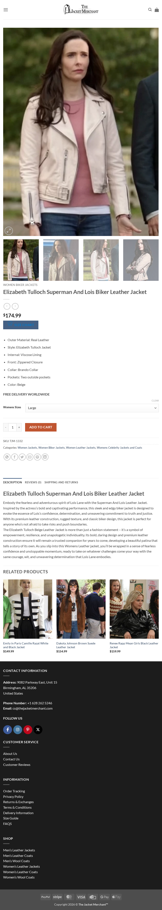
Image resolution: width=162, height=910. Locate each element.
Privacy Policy (13, 796)
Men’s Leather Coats (18, 855)
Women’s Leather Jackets (21, 866)
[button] (5, 9)
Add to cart (41, 427)
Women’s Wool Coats (19, 877)
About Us (10, 753)
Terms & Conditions (17, 807)
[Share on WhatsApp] (7, 457)
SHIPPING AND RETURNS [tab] (61, 482)
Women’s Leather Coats (20, 872)
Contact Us (11, 759)
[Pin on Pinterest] (37, 457)
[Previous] (11, 132)
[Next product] (7, 306)
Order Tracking (14, 791)
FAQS (7, 824)
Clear (155, 400)
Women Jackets (27, 447)
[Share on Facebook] (14, 457)
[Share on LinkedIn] (45, 457)
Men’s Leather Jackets (19, 850)
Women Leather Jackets (81, 447)
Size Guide (10, 818)
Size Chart (24, 325)
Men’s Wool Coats (16, 861)
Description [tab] (12, 482)
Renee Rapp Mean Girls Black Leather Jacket (134, 645)
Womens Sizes (12, 407)
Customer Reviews (16, 764)
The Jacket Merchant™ (93, 904)
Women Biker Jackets (20, 285)
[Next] (150, 132)
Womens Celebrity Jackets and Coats (119, 447)
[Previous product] (15, 306)
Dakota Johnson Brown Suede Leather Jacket (75, 645)
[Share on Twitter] (22, 457)
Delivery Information (18, 813)
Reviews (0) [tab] (33, 482)
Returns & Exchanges (18, 802)
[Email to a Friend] (29, 457)
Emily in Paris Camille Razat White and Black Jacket (25, 645)
